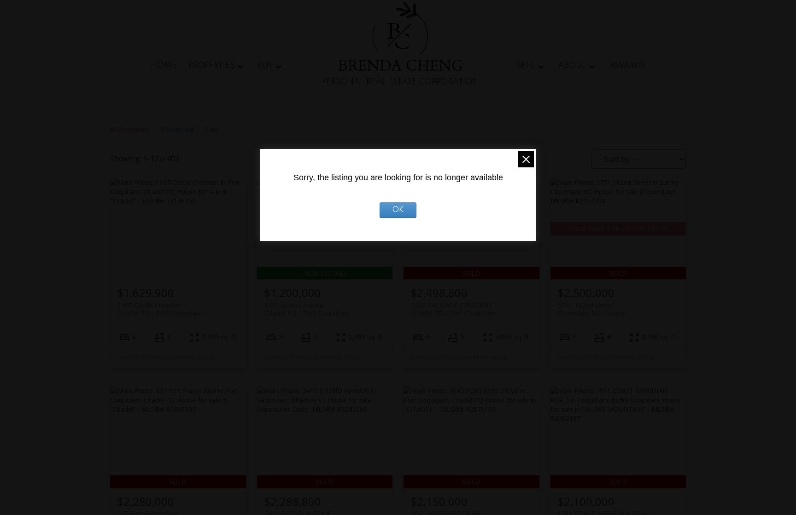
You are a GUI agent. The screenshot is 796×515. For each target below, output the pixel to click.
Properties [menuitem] (211, 66)
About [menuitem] (572, 66)
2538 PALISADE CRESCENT (453, 309)
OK (398, 210)
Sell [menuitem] (525, 66)
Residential (177, 129)
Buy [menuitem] (265, 66)
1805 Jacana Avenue (306, 309)
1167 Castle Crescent (159, 309)
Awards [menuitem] (627, 66)
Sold (211, 129)
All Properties (130, 129)
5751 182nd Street (591, 309)
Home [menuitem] (163, 66)
